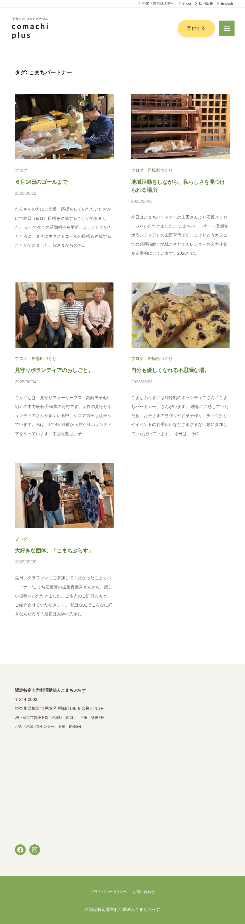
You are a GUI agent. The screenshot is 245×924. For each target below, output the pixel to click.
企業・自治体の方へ (158, 3)
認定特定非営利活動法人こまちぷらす (124, 909)
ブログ (21, 170)
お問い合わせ (143, 892)
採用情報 (206, 3)
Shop (186, 3)
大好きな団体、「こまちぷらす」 (54, 551)
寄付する (196, 28)
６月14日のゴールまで (41, 182)
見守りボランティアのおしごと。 (54, 370)
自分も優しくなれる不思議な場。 (170, 370)
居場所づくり (160, 170)
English (227, 3)
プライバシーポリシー (109, 892)
